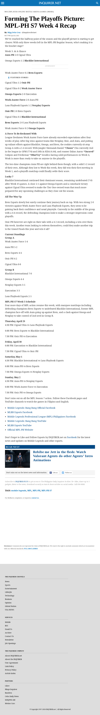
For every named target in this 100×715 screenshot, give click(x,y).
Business (8, 599)
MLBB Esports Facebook (19, 412)
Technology (9, 595)
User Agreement (11, 663)
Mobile (7, 622)
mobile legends (18, 490)
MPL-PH (36, 490)
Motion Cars (10, 703)
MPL (29, 490)
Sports (7, 585)
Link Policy (9, 666)
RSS (6, 625)
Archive (8, 633)
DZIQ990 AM (10, 700)
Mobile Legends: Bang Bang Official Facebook (31, 407)
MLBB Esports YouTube (19, 425)
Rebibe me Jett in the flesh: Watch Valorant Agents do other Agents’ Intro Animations (63, 456)
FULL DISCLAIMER (30, 549)
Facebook (72, 437)
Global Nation (10, 606)
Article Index (10, 673)
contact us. (35, 498)
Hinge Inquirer (11, 689)
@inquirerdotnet (29, 32)
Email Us (8, 629)
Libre (7, 686)
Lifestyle (8, 592)
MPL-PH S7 (46, 490)
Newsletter (9, 640)
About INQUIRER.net (13, 656)
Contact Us (9, 636)
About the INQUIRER (13, 659)
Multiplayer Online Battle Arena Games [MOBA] (29, 12)
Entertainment (11, 588)
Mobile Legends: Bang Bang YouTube (26, 420)
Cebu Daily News (12, 696)
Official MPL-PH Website (20, 429)
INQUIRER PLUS (21, 481)
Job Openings (10, 643)
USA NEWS (9, 610)
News (7, 581)
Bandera (8, 693)
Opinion (8, 602)
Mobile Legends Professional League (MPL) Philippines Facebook (41, 416)
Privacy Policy (10, 670)
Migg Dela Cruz (14, 32)
